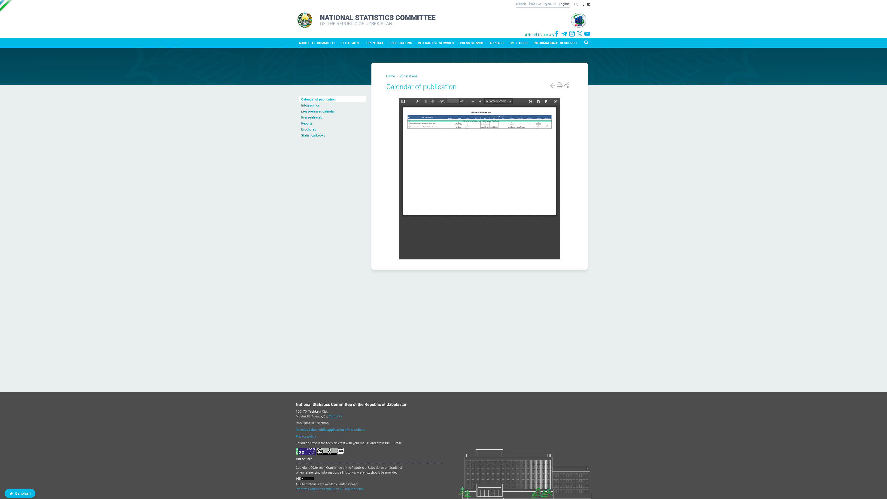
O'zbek (521, 4)
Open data (374, 43)
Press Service (472, 43)
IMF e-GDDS (519, 43)
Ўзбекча (534, 4)
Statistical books (313, 135)
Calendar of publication (318, 99)
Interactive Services (436, 43)
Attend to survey (539, 35)
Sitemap (323, 423)
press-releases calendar (318, 111)
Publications (400, 43)
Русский (550, 4)
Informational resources (556, 43)
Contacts (335, 416)
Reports (307, 123)
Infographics (310, 105)
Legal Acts (350, 43)
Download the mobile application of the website (330, 430)
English (564, 4)
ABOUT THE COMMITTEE (317, 43)
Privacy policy (306, 436)
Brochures (308, 129)
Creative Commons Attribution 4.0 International (330, 489)
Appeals (496, 43)
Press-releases (311, 117)
